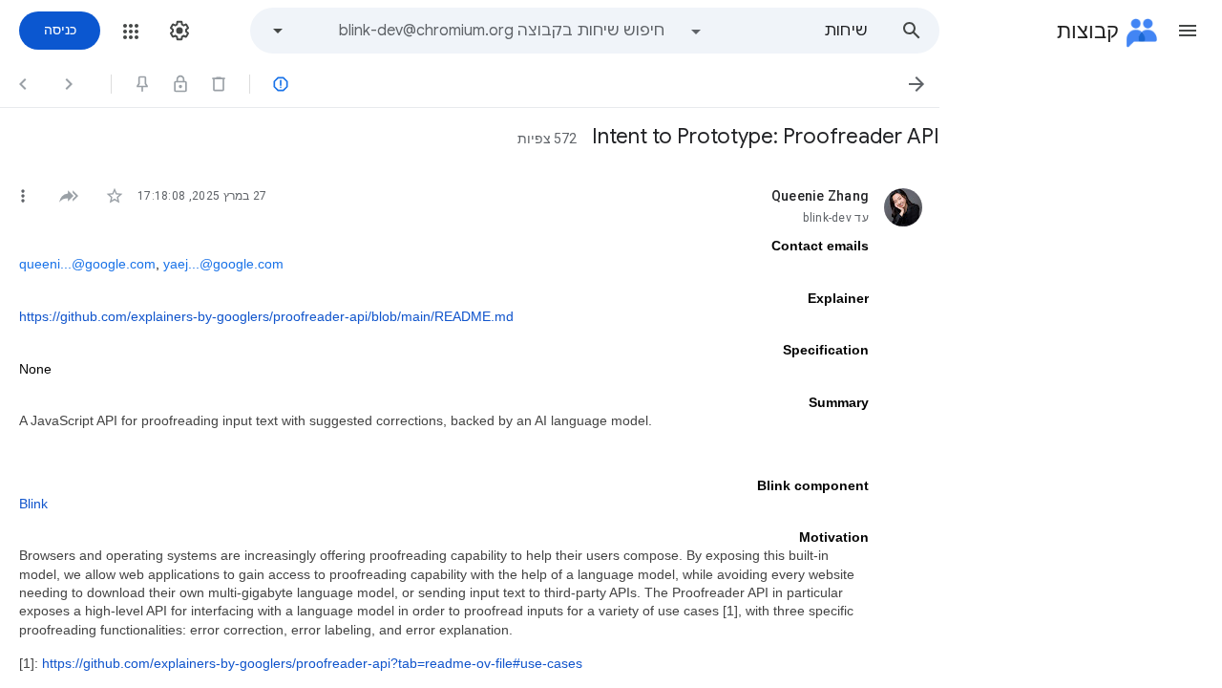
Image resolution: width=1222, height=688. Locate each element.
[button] (1188, 31)
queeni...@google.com (87, 263)
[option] (778, 31)
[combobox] (481, 31)
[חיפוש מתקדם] (278, 31)
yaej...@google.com (223, 263)
